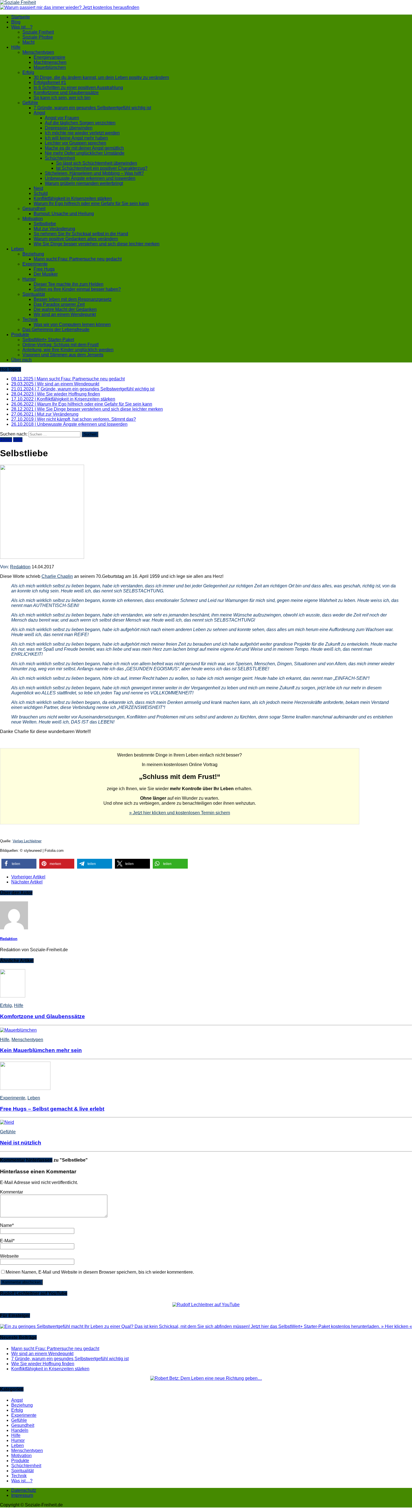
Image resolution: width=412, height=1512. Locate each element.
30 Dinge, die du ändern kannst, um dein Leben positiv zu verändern (101, 77)
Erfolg (28, 72)
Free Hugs (44, 269)
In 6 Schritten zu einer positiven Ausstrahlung (78, 87)
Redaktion (20, 566)
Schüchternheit (60, 158)
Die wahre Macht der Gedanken (65, 309)
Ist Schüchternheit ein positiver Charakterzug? (101, 168)
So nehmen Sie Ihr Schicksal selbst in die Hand (81, 233)
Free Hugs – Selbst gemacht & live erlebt (52, 1109)
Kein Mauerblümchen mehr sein (41, 1050)
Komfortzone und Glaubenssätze (66, 92)
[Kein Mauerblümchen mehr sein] (18, 1030)
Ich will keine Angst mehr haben (76, 138)
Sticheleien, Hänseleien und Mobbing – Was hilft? (94, 173)
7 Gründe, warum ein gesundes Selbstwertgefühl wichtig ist (92, 107)
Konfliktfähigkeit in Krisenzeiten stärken (73, 198)
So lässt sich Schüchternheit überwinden (96, 163)
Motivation (32, 218)
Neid (38, 188)
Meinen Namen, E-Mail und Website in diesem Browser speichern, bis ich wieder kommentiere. (100, 1272)
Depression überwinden (68, 127)
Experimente (35, 264)
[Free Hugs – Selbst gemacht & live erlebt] (25, 1088)
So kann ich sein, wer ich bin (62, 97)
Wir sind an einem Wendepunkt (65, 314)
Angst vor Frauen (62, 117)
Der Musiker (46, 274)
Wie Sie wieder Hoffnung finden (42, 1363)
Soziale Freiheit (38, 32)
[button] (18, 864)
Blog (15, 22)
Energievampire (49, 57)
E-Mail (6, 1240)
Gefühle (30, 102)
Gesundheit (33, 208)
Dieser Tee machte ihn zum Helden (68, 284)
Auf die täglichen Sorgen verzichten (80, 122)
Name (6, 1225)
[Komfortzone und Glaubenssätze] (12, 996)
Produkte (20, 334)
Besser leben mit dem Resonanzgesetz (73, 299)
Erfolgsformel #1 (50, 82)
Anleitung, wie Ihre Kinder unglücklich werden (68, 349)
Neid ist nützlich (20, 1143)
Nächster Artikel (27, 882)
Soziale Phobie (37, 37)
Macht (28, 42)
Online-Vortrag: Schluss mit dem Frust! (60, 344)
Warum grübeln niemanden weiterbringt (84, 183)
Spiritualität (33, 294)
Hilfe (15, 47)
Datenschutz (23, 1490)
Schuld (41, 193)
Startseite (20, 17)
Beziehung (33, 254)
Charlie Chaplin (57, 576)
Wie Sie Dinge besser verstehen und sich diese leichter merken (96, 243)
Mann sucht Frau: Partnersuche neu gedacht (78, 259)
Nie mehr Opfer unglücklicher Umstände (84, 153)
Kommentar (11, 1192)
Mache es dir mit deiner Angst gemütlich (84, 148)
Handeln (19, 1430)
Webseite (9, 1256)
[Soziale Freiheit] (206, 2)
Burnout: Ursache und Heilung (64, 213)
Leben (17, 248)
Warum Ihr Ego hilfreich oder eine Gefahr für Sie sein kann (91, 203)
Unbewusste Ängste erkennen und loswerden (90, 178)
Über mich (21, 359)
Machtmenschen (50, 62)
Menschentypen (38, 52)
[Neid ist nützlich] (7, 1122)
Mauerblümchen (50, 67)
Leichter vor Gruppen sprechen (75, 143)
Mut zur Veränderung (54, 228)
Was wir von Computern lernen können (72, 324)
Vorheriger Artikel (28, 876)
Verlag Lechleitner (27, 841)
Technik (30, 319)
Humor (29, 279)
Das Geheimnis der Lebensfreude (55, 329)
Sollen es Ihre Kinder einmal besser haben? (77, 289)
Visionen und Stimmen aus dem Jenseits (62, 354)
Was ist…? (22, 27)
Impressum (22, 1495)
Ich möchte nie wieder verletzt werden (82, 133)
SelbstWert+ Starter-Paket (48, 339)
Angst (39, 112)
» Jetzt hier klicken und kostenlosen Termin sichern (179, 812)
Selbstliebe (45, 223)
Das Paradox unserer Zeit (59, 304)
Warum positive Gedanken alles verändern (76, 238)
